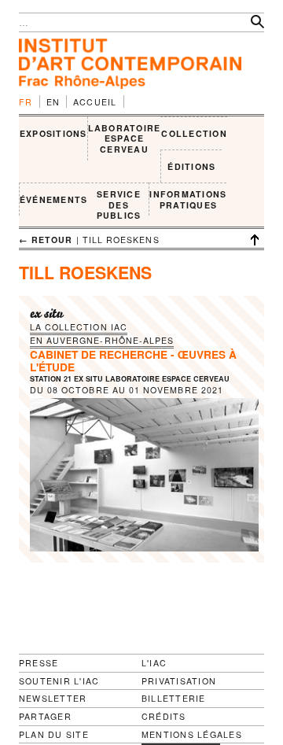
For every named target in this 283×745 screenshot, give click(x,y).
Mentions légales (192, 734)
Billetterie (174, 698)
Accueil (95, 102)
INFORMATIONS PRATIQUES (187, 199)
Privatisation (179, 681)
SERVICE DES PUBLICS (119, 204)
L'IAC (154, 663)
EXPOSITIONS (53, 133)
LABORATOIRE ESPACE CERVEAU (124, 138)
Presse (38, 663)
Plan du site (54, 734)
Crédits (164, 716)
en (53, 102)
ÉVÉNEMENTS (53, 199)
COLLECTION (193, 133)
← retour (46, 239)
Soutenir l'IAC (59, 681)
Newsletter (52, 698)
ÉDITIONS (191, 166)
